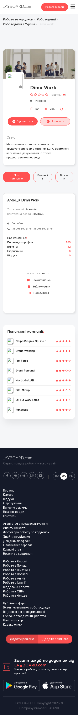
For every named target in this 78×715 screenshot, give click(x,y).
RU (57, 475)
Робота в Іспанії (14, 582)
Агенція (31, 209)
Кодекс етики (12, 624)
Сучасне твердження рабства (24, 616)
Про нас (8, 490)
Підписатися (25, 121)
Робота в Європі (15, 561)
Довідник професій (16, 541)
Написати (57, 121)
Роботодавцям (54, 7)
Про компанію (16, 177)
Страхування (12, 503)
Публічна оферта (15, 603)
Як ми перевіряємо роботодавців (26, 607)
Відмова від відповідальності (24, 612)
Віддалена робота (16, 587)
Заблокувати (40, 286)
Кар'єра (8, 494)
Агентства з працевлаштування (25, 523)
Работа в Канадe (15, 595)
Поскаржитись (41, 280)
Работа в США (13, 591)
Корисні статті (13, 549)
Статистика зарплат (17, 545)
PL (71, 475)
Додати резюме (22, 639)
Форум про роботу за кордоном (26, 532)
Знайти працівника (16, 536)
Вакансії (42, 177)
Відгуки (64, 177)
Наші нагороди (13, 512)
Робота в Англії (14, 578)
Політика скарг (13, 620)
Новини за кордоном (17, 553)
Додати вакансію (55, 639)
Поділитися (41, 293)
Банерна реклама (15, 507)
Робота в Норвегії (15, 574)
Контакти (9, 516)
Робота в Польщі (15, 565)
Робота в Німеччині (16, 570)
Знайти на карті (14, 528)
